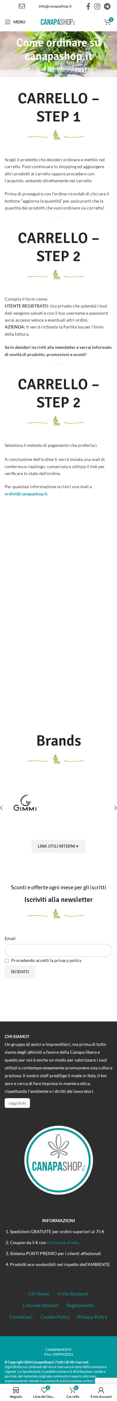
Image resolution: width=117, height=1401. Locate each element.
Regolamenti (80, 1305)
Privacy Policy (92, 1317)
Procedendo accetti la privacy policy (45, 960)
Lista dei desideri (41, 1305)
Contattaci (20, 1317)
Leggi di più (17, 1103)
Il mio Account (72, 1293)
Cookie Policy (55, 1317)
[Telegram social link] (107, 6)
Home (25, 68)
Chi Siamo (39, 1293)
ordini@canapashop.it (26, 493)
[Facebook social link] (88, 6)
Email (10, 938)
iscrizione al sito (62, 1242)
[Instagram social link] (97, 6)
